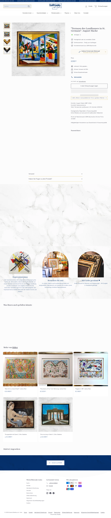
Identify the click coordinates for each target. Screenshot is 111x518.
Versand (31, 174)
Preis (72, 58)
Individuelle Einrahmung (32, 488)
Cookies (28, 503)
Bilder (15, 347)
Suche (28, 483)
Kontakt (86, 13)
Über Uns (77, 13)
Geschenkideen (42, 13)
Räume (67, 13)
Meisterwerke (55, 13)
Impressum (29, 498)
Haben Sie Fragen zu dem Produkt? (40, 179)
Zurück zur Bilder (56, 463)
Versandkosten (82, 81)
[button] (89, 91)
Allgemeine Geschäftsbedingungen (35, 500)
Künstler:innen (27, 13)
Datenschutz (29, 493)
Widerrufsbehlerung (31, 495)
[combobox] (17, 6)
